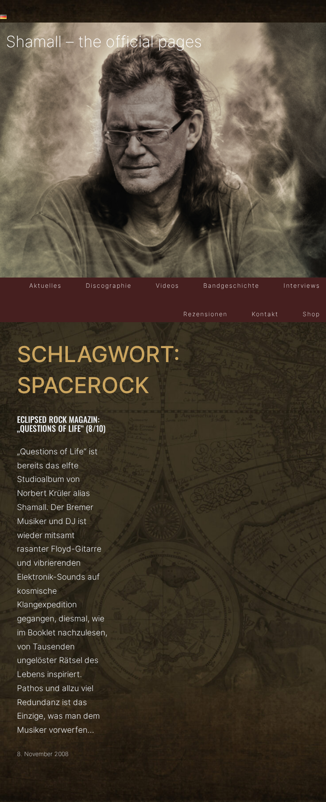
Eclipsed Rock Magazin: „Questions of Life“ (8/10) (61, 424)
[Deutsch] (3, 16)
